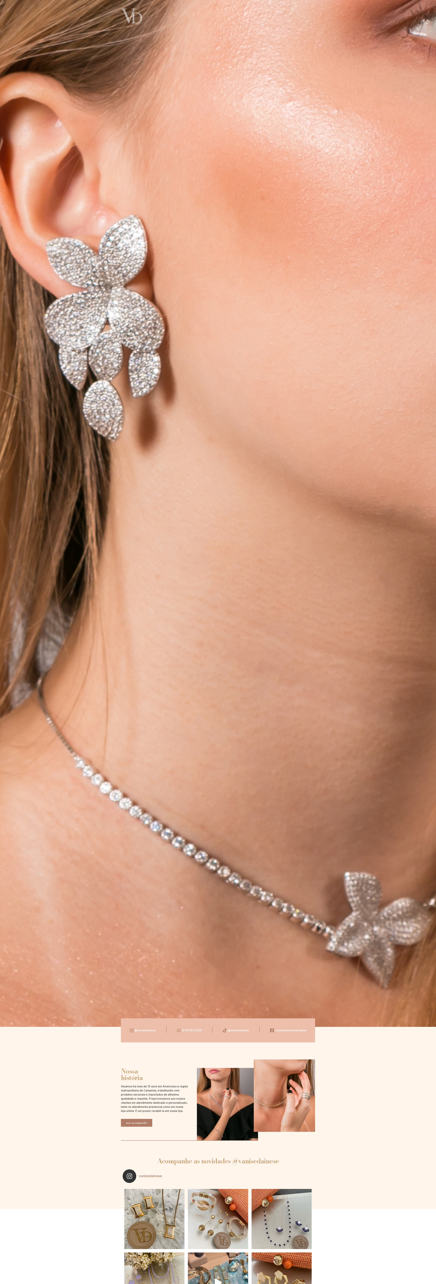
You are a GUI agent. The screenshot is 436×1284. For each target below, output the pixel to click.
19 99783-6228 (192, 1030)
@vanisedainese (145, 1030)
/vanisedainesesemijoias (291, 1030)
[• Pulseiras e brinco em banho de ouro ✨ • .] (218, 1219)
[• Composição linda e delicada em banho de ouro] (282, 1219)
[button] (136, 1123)
